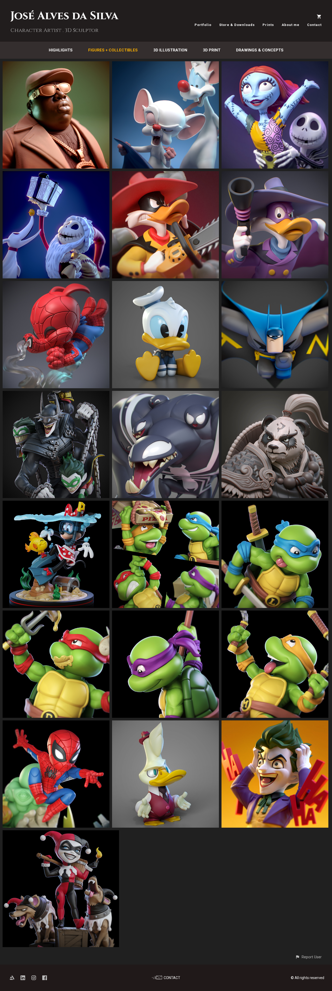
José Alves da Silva (64, 16)
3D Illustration (170, 50)
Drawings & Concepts (259, 50)
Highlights (61, 50)
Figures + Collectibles (113, 50)
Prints (268, 25)
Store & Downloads (237, 25)
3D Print (211, 50)
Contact (314, 25)
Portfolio (203, 25)
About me (290, 25)
